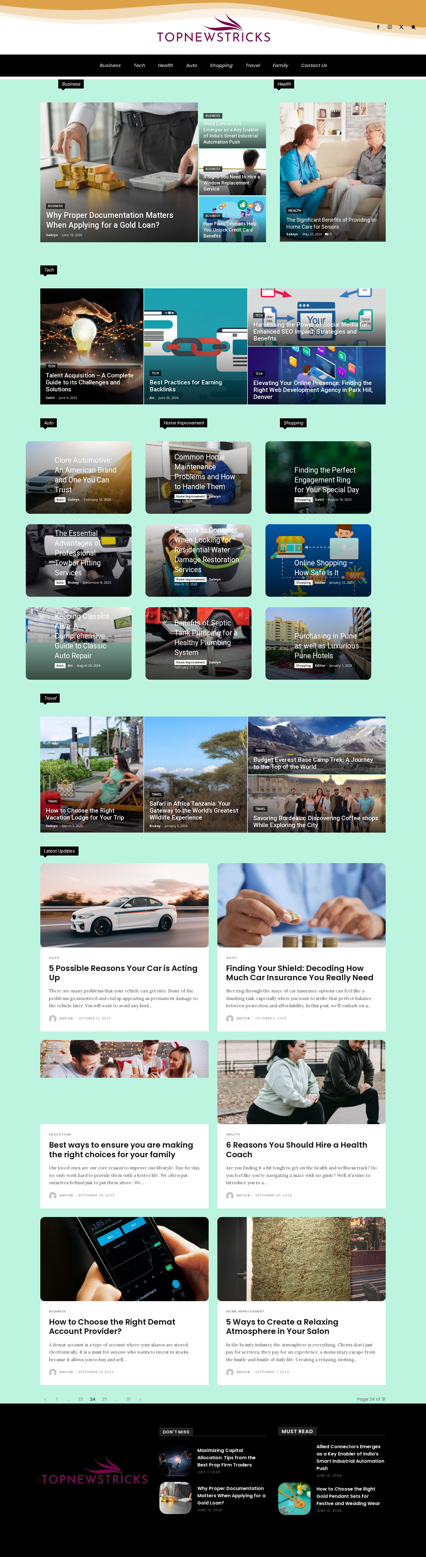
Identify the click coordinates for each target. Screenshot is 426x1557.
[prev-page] (45, 1399)
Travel (53, 801)
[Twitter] (401, 27)
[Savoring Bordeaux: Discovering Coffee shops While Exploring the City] (317, 804)
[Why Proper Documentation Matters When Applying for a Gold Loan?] (119, 172)
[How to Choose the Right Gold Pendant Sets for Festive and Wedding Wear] (294, 1498)
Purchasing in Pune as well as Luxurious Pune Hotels (326, 646)
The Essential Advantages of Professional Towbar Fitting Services (78, 553)
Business (55, 206)
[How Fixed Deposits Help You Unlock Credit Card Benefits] (232, 219)
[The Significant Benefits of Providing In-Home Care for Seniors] (333, 172)
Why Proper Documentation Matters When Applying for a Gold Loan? (231, 1495)
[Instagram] (389, 27)
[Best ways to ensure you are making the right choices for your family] (124, 1082)
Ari (70, 665)
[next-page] (140, 1399)
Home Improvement (190, 496)
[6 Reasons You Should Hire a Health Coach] (301, 1082)
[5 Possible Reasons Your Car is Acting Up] (124, 905)
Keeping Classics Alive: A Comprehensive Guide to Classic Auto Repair (82, 636)
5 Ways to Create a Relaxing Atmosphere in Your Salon (282, 1327)
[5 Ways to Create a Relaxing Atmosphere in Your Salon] (301, 1259)
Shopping (303, 500)
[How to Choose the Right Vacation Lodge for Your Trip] (91, 775)
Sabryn (292, 234)
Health (294, 211)
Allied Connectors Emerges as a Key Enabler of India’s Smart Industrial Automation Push (350, 1457)
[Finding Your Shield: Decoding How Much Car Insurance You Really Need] (301, 905)
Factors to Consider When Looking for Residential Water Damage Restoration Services (206, 550)
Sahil (319, 499)
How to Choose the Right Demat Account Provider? (112, 1327)
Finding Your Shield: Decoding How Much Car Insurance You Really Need (300, 973)
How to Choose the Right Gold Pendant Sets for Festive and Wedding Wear (348, 1496)
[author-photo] (53, 1019)
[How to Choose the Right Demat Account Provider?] (124, 1259)
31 (128, 1399)
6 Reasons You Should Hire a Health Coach (296, 1150)
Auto (60, 500)
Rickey (73, 582)
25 (104, 1399)
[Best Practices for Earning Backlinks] (195, 346)
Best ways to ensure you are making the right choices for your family (121, 1150)
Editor (320, 582)
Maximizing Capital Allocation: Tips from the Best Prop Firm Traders (226, 1457)
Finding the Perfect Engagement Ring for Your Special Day (326, 480)
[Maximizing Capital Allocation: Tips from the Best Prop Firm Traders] (175, 1460)
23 (80, 1399)
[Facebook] (378, 27)
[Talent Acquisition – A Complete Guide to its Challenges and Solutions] (91, 346)
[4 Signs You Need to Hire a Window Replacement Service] (232, 172)
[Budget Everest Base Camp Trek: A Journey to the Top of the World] (317, 745)
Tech (51, 366)
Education (60, 1134)
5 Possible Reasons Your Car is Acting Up (123, 973)
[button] (413, 27)
